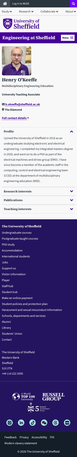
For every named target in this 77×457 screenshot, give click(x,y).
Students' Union (12, 334)
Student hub (10, 292)
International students (16, 256)
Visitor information (14, 274)
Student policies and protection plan (25, 304)
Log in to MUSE (21, 4)
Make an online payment (17, 298)
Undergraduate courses (17, 233)
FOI (52, 437)
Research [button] (25, 11)
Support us (9, 268)
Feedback (10, 437)
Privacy (24, 437)
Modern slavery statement (20, 443)
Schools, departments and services (24, 316)
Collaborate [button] (48, 11)
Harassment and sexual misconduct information (32, 310)
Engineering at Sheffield (28, 37)
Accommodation (12, 250)
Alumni (6, 322)
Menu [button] (65, 38)
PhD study (8, 245)
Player (6, 280)
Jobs (5, 262)
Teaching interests (17, 209)
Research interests (18, 191)
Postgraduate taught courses (20, 239)
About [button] (69, 11)
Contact (7, 340)
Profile (9, 131)
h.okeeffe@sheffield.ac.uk (22, 104)
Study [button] (5, 11)
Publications (13, 200)
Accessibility (39, 437)
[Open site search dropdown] (73, 3)
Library (6, 328)
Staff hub (7, 286)
